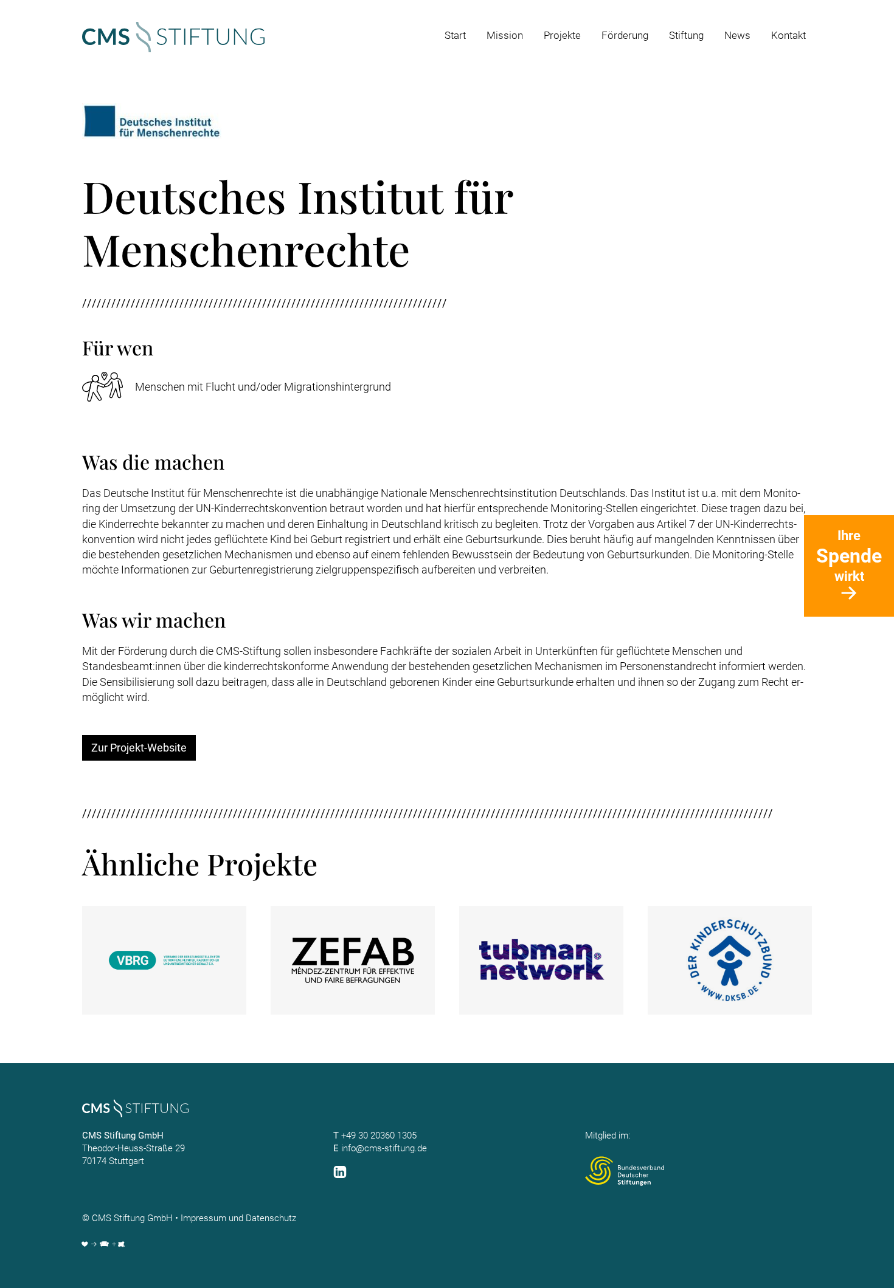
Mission (505, 35)
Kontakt (788, 35)
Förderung (624, 35)
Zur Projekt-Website (139, 747)
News (737, 35)
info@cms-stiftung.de (384, 1148)
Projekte (562, 35)
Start (455, 35)
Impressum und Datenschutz (238, 1218)
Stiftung (686, 35)
